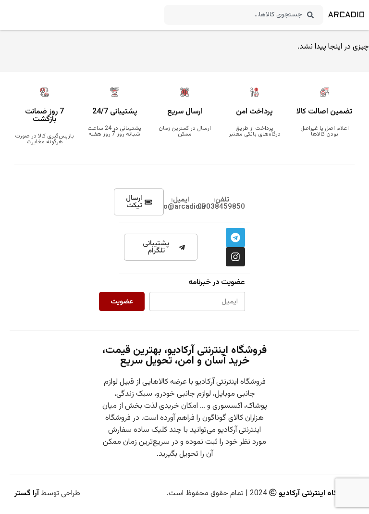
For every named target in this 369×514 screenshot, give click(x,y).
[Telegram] (235, 237)
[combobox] (243, 15)
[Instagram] (235, 256)
